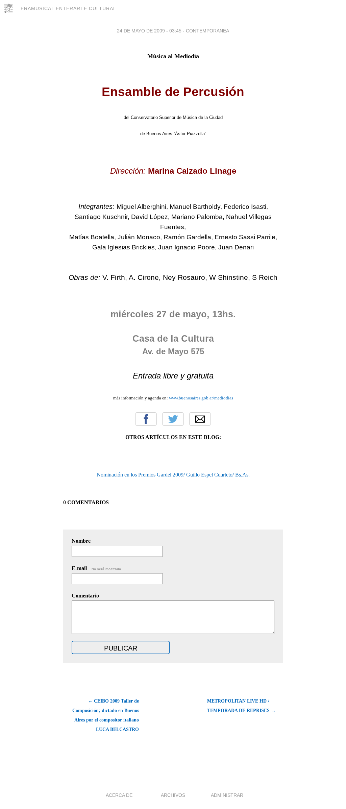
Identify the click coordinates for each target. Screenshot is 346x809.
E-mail (97, 568)
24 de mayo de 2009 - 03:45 (149, 30)
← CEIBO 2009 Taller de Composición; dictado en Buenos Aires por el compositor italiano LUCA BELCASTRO (105, 715)
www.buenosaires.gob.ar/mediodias (201, 397)
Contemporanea (207, 30)
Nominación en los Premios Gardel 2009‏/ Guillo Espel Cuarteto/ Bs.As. (173, 474)
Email (200, 419)
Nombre (81, 541)
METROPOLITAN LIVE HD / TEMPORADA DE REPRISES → (241, 705)
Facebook (146, 419)
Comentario (85, 595)
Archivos (173, 795)
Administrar (227, 795)
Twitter (173, 419)
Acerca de (119, 795)
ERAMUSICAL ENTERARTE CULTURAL (68, 8)
